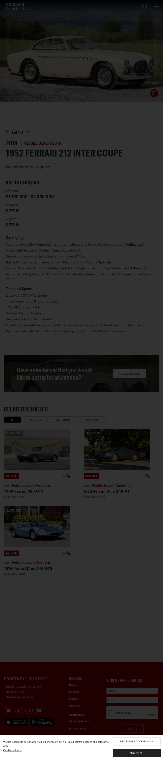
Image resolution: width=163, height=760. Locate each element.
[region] (81, 747)
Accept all (137, 753)
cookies (16, 742)
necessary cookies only (136, 741)
